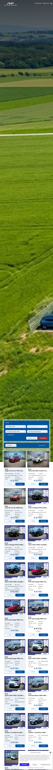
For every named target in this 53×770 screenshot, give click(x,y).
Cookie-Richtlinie (30, 767)
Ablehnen (35, 764)
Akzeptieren (24, 764)
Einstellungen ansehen (45, 764)
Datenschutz (36, 767)
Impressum (41, 767)
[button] (50, 752)
